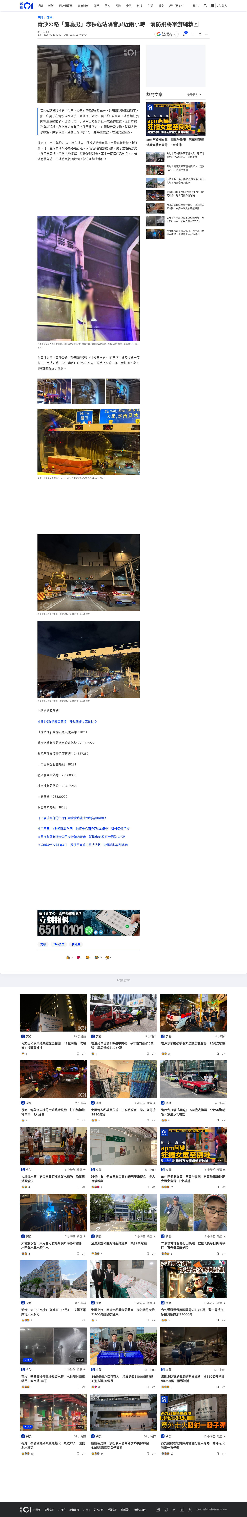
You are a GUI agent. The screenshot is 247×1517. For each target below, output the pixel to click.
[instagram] (166, 1510)
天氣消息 (83, 5)
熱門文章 (154, 94)
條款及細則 (140, 1509)
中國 (129, 5)
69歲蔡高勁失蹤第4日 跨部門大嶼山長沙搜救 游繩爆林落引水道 (82, 845)
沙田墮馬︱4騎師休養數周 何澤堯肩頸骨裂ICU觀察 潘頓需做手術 (83, 829)
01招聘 (61, 1509)
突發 (49, 17)
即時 (96, 5)
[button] (192, 34)
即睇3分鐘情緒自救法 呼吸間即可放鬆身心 (67, 721)
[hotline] (88, 923)
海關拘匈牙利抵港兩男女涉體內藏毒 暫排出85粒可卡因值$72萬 (81, 837)
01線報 (36, 1509)
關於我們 (49, 1509)
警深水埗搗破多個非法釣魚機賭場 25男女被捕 (193, 1043)
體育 (161, 5)
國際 (118, 5)
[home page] (26, 5)
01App (86, 1509)
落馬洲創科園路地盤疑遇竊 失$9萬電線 (119, 1243)
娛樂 (51, 5)
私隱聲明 (125, 1509)
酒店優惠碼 (65, 5)
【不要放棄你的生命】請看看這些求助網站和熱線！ (72, 818)
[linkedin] (182, 1510)
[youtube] (174, 1510)
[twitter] (190, 1510)
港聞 (40, 5)
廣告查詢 (74, 1509)
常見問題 (99, 1509)
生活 (150, 5)
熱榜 (107, 5)
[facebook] (158, 1510)
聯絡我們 (112, 1509)
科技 (139, 5)
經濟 (172, 5)
